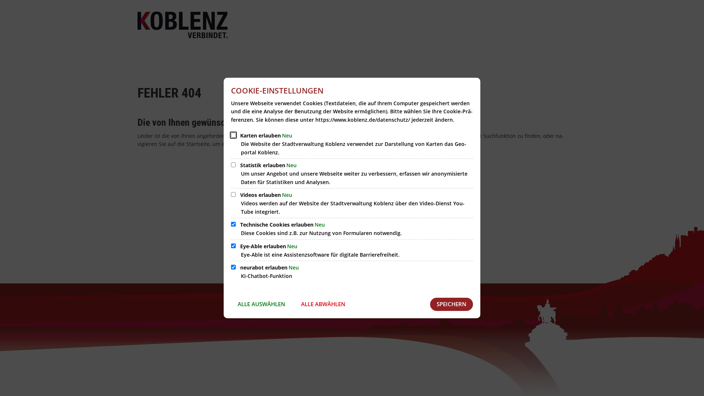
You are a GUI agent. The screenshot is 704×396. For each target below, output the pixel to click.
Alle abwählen (323, 304)
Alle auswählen (261, 304)
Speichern (451, 304)
